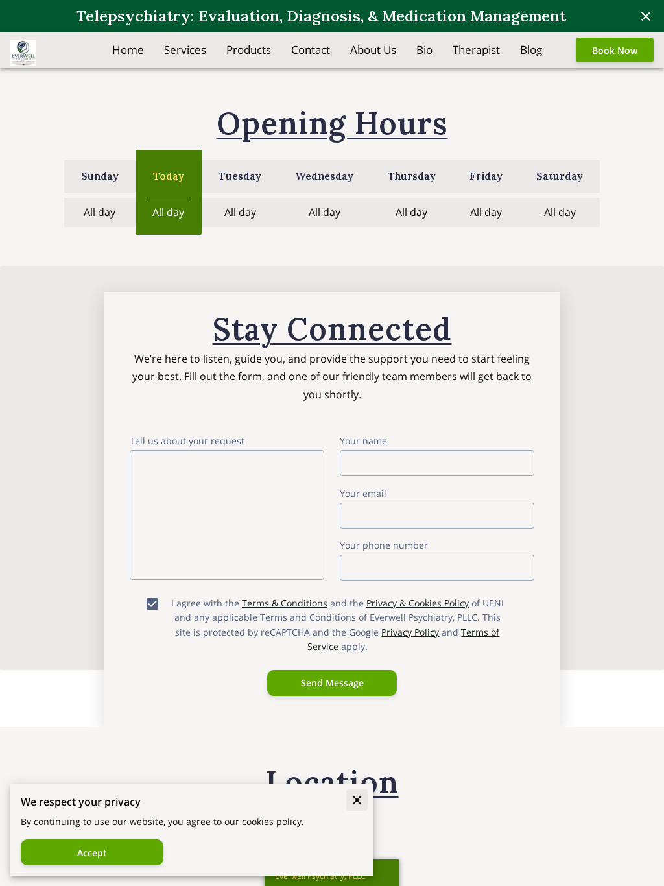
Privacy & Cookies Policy (417, 603)
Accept (92, 852)
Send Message (332, 682)
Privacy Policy (410, 632)
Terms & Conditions (284, 603)
